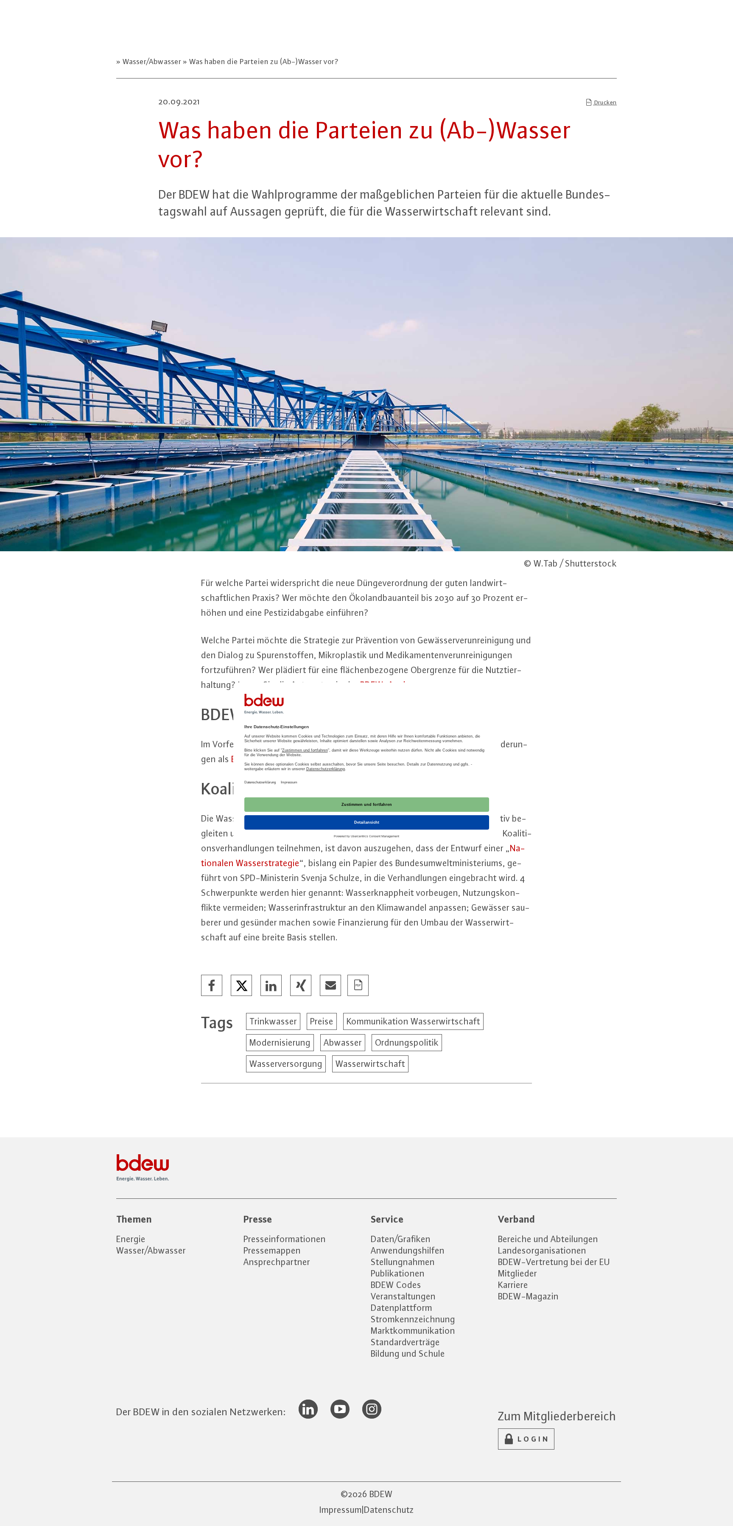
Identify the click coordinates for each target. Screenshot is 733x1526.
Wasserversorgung (285, 1063)
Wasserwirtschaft (370, 1063)
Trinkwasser (273, 1021)
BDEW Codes (396, 1284)
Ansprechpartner (276, 1262)
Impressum (340, 1509)
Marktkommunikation (413, 1330)
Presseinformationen (284, 1239)
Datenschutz (389, 1509)
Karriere (513, 1284)
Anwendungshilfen (408, 1250)
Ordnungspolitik (407, 1042)
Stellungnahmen (403, 1262)
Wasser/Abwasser (152, 61)
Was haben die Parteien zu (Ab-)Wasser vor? (263, 61)
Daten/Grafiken (401, 1239)
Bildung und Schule (408, 1353)
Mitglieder (517, 1273)
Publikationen (398, 1273)
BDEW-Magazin (528, 1296)
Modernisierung (280, 1042)
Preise (321, 1021)
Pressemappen (272, 1250)
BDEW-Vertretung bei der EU (554, 1262)
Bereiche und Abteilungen (548, 1239)
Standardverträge (405, 1342)
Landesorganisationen (542, 1250)
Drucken (605, 102)
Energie (130, 1239)
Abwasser (343, 1042)
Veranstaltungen (403, 1296)
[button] (212, 985)
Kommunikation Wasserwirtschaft (413, 1021)
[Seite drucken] (358, 985)
